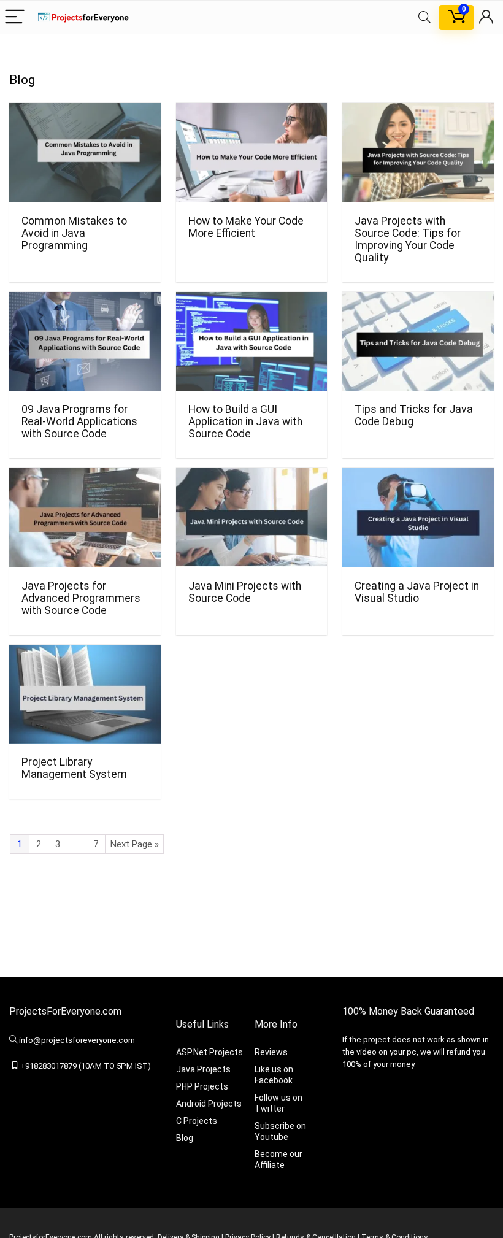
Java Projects (203, 1069)
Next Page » (134, 844)
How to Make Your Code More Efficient (246, 227)
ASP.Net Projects (209, 1052)
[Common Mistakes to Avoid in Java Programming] (85, 111)
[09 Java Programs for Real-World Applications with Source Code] (85, 300)
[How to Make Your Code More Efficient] (252, 111)
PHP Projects (202, 1086)
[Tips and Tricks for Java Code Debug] (418, 300)
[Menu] (14, 17)
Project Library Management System (74, 768)
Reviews (271, 1052)
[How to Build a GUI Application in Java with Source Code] (252, 300)
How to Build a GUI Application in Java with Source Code (245, 421)
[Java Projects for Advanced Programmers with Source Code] (85, 476)
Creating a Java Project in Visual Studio (417, 592)
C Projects (196, 1121)
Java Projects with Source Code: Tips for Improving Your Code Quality (408, 239)
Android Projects (209, 1104)
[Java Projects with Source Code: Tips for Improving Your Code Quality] (418, 111)
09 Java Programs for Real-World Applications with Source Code (79, 421)
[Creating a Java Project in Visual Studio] (418, 476)
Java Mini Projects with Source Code (244, 592)
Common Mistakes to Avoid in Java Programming (74, 233)
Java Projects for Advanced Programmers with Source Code (80, 598)
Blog (184, 1138)
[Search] (424, 17)
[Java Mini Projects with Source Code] (252, 476)
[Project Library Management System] (85, 653)
